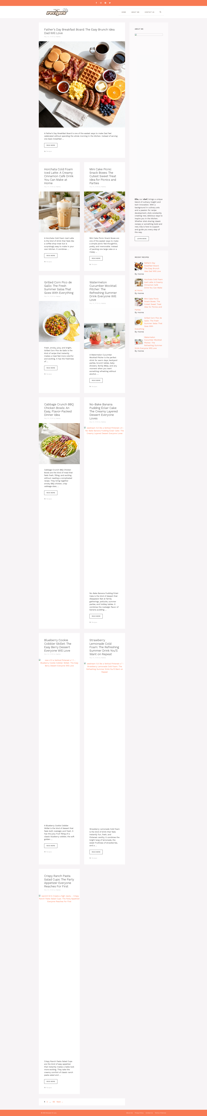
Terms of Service (160, 1113)
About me (135, 12)
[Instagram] (101, 3)
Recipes (49, 151)
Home (124, 12)
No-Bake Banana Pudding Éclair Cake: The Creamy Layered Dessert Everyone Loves (103, 411)
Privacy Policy (139, 1113)
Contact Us (149, 12)
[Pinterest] (105, 3)
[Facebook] (96, 3)
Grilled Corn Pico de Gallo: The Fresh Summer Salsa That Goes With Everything (58, 288)
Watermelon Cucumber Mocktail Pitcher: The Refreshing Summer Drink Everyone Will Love (103, 291)
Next (60, 1102)
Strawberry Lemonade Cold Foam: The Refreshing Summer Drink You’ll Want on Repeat (104, 647)
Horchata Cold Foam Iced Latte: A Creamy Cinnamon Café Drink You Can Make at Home (58, 176)
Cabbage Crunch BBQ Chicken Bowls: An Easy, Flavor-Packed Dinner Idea (59, 410)
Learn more (142, 238)
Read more (50, 145)
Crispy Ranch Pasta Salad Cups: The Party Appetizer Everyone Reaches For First (59, 881)
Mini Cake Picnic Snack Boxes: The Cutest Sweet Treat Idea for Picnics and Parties (102, 176)
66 (54, 1102)
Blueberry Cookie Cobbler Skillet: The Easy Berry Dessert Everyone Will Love (57, 645)
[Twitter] (110, 3)
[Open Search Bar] (160, 12)
